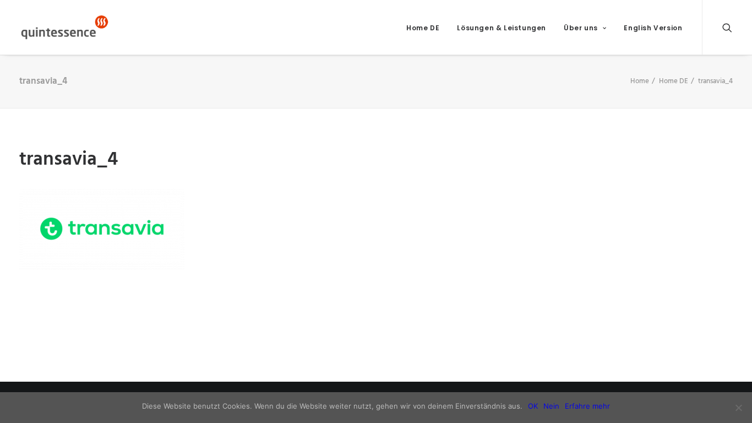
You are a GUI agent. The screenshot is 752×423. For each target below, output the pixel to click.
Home (639, 81)
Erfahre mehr (587, 406)
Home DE (422, 27)
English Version (653, 27)
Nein (551, 406)
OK (533, 406)
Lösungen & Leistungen (501, 27)
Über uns (581, 27)
